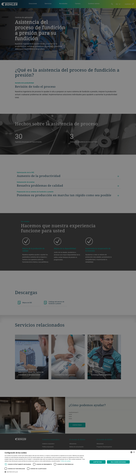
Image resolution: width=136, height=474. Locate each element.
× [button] (134, 452)
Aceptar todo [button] (97, 462)
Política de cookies (66, 461)
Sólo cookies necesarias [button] (118, 462)
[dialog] (68, 462)
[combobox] (131, 452)
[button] (45, 472)
